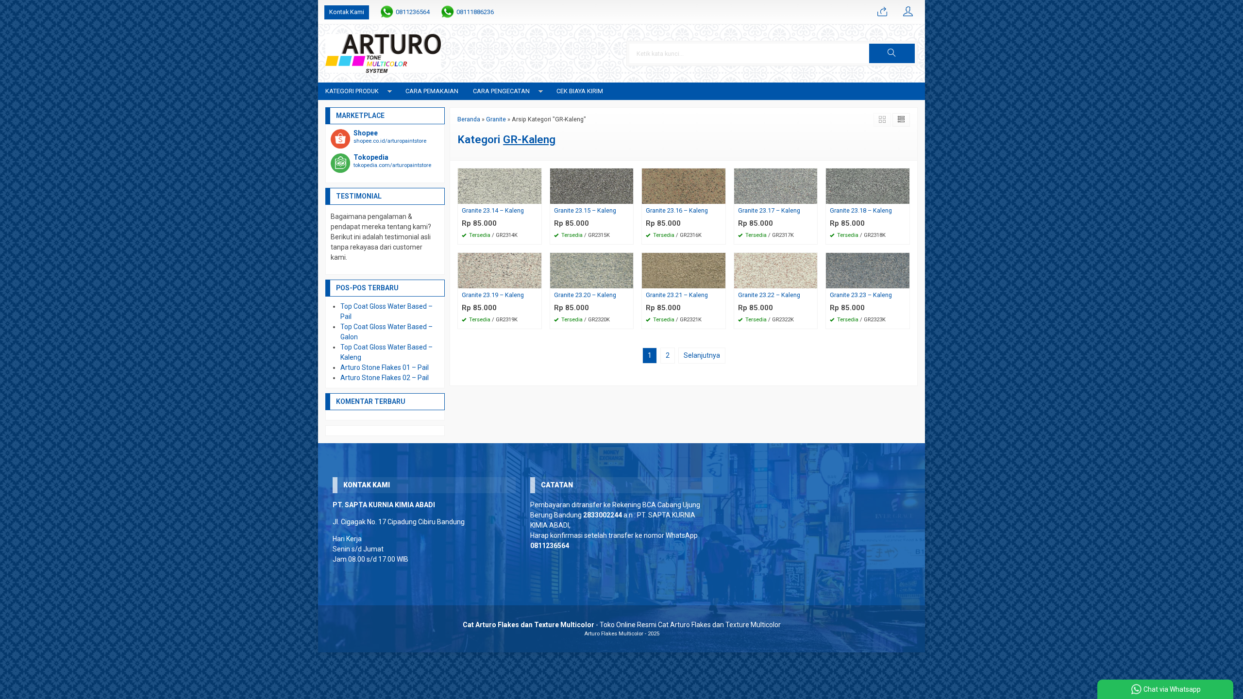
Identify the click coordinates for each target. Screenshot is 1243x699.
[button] (892, 53)
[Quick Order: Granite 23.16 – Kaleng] (719, 196)
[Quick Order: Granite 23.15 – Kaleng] (627, 196)
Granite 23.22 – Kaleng (769, 295)
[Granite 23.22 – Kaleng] (776, 270)
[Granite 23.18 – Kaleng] (867, 185)
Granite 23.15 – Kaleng (585, 210)
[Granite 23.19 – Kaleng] (499, 270)
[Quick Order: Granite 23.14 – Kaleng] (535, 196)
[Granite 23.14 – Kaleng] (499, 185)
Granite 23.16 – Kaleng (677, 210)
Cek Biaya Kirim (579, 91)
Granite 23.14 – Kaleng (493, 210)
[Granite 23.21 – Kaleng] (683, 270)
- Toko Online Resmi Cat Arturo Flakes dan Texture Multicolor (622, 625)
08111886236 (475, 12)
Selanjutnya (702, 355)
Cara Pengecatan (501, 91)
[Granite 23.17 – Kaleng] (776, 185)
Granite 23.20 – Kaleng (585, 295)
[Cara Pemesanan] (882, 12)
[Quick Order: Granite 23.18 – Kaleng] (903, 196)
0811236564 (413, 12)
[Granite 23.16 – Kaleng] (683, 185)
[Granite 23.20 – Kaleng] (592, 270)
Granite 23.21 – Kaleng (677, 295)
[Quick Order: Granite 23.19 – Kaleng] (535, 281)
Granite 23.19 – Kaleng (493, 295)
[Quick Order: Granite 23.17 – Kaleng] (811, 196)
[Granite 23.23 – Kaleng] (867, 270)
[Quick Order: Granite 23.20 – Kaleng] (627, 281)
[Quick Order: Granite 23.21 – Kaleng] (719, 281)
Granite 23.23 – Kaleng (861, 295)
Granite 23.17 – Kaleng (769, 210)
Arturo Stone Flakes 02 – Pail (384, 378)
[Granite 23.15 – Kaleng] (592, 185)
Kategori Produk (352, 91)
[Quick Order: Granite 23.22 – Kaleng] (811, 281)
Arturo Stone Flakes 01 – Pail (384, 367)
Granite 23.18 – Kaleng (861, 210)
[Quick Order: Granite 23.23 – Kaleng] (903, 281)
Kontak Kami (346, 12)
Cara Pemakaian (431, 91)
